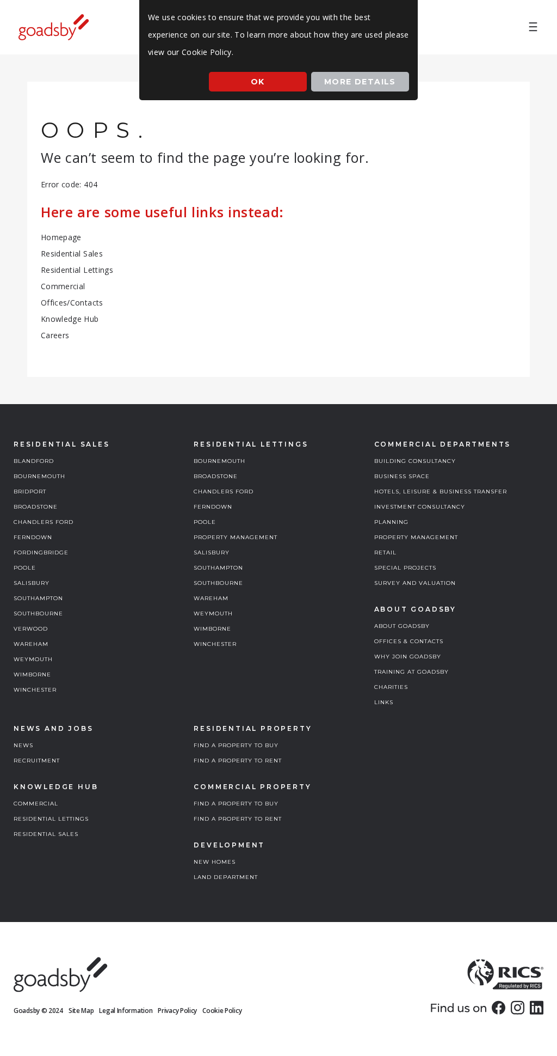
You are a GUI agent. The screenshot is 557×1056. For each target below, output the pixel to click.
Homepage (61, 237)
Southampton (38, 598)
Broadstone (36, 506)
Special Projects (405, 567)
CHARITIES (391, 687)
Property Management (235, 537)
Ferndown (33, 537)
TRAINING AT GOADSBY (411, 671)
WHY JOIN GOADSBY (407, 656)
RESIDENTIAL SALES (46, 834)
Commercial (63, 286)
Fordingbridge (41, 552)
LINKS (383, 702)
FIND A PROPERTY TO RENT (238, 760)
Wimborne (32, 674)
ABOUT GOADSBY (402, 626)
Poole (25, 567)
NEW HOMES (215, 861)
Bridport (30, 491)
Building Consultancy (415, 461)
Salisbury (31, 583)
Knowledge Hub (70, 319)
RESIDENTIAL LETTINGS (51, 818)
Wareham (31, 644)
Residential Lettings (77, 270)
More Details (360, 82)
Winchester (35, 689)
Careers (55, 335)
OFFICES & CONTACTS (408, 641)
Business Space (402, 476)
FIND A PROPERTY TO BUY (236, 745)
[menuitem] (533, 27)
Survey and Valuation (415, 583)
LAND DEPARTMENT (226, 877)
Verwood (31, 628)
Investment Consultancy (419, 506)
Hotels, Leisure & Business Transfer (440, 491)
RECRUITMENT (37, 760)
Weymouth (33, 659)
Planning (391, 522)
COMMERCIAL (36, 803)
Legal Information (125, 1010)
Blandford (34, 461)
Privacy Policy (177, 1010)
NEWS (23, 745)
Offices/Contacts (72, 302)
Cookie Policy (222, 1010)
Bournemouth (39, 476)
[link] (498, 1007)
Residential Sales (72, 253)
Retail (385, 552)
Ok (258, 82)
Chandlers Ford (43, 522)
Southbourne (38, 613)
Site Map (81, 1010)
